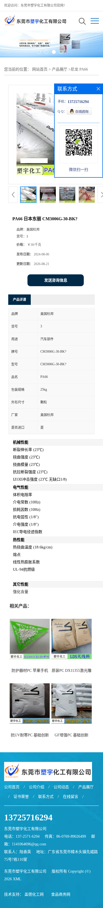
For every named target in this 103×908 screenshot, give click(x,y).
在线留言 (70, 797)
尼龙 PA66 (79, 69)
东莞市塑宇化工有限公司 (25, 871)
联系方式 (46, 797)
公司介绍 (36, 787)
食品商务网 (60, 894)
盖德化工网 (34, 894)
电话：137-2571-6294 (22, 836)
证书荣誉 (21, 797)
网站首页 (40, 69)
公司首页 (12, 787)
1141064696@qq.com (29, 844)
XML (17, 879)
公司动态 (61, 787)
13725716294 (28, 817)
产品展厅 (59, 69)
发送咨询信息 (55, 280)
